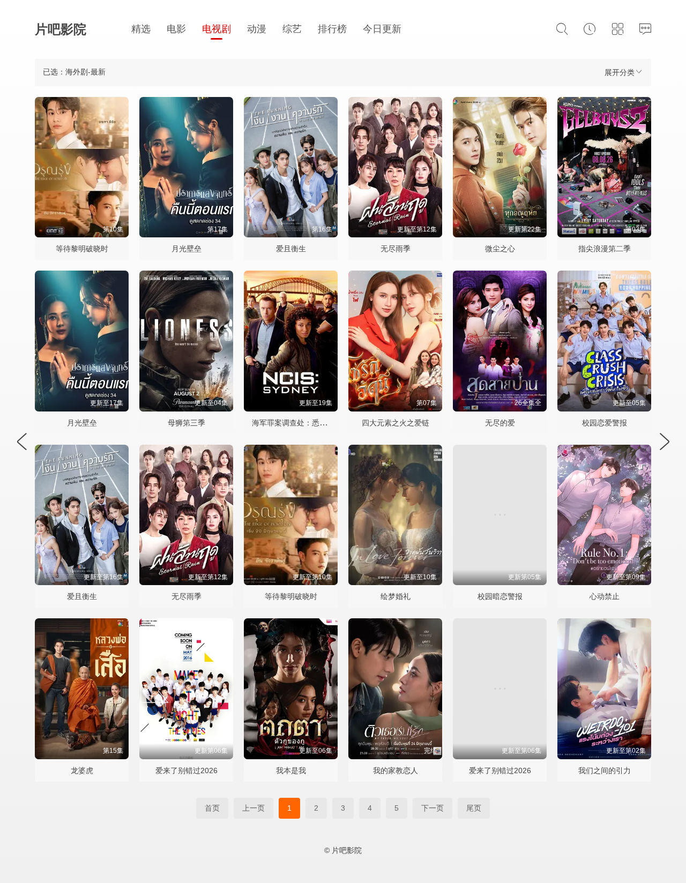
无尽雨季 (396, 248)
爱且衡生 (291, 248)
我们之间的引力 (604, 770)
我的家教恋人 (395, 770)
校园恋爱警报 (604, 422)
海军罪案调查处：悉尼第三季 (300, 422)
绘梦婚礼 (396, 596)
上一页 (253, 808)
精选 (141, 29)
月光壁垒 (187, 248)
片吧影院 (60, 29)
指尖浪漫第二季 (604, 248)
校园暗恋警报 (500, 596)
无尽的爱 (500, 422)
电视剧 (216, 29)
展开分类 (620, 72)
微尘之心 (500, 248)
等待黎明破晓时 (82, 248)
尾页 (473, 808)
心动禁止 (605, 596)
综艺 (292, 29)
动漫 (256, 29)
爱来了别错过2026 (186, 770)
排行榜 (332, 29)
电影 (176, 29)
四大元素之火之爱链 (395, 422)
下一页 (432, 808)
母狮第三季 (186, 422)
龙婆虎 (82, 770)
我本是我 (291, 770)
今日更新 (382, 29)
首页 (212, 808)
